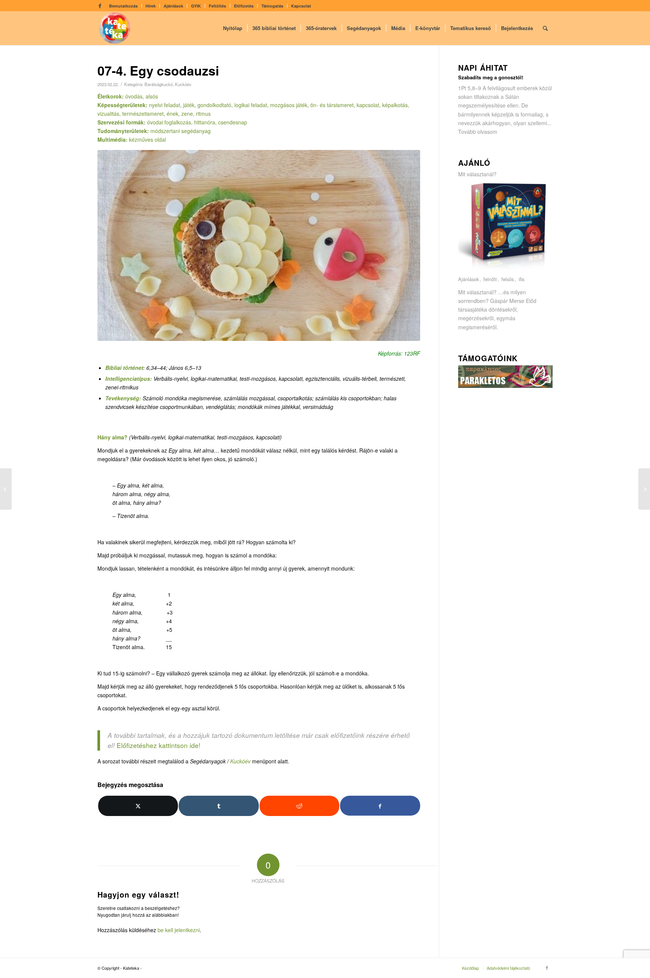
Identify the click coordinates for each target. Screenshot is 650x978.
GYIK (196, 6)
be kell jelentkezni (179, 930)
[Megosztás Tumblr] (218, 806)
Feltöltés (217, 6)
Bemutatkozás (123, 6)
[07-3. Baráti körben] (6, 489)
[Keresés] (545, 28)
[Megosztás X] (138, 806)
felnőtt (490, 279)
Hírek (151, 6)
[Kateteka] (114, 28)
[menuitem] (123, 6)
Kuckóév (183, 84)
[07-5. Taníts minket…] (644, 489)
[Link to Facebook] (99, 5)
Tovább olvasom (477, 131)
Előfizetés (244, 6)
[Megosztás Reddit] (299, 806)
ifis (521, 279)
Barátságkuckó (158, 84)
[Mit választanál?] (505, 270)
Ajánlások (173, 6)
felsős (507, 279)
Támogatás (272, 6)
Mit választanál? (477, 174)
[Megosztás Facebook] (380, 806)
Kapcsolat (301, 6)
